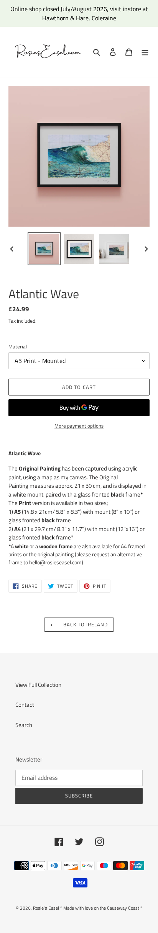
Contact (24, 704)
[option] (44, 248)
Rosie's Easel (46, 908)
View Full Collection (38, 684)
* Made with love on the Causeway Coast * (101, 908)
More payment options (79, 426)
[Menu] (145, 52)
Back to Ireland (85, 624)
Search (23, 725)
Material (17, 346)
